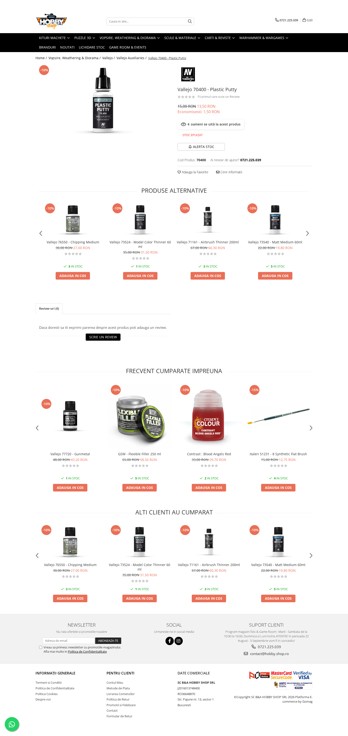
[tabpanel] (103, 102)
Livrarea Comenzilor (121, 694)
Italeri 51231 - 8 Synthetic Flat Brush (278, 454)
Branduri (47, 47)
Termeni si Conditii (49, 682)
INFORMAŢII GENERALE (55, 673)
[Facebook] (169, 641)
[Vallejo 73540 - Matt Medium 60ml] (275, 219)
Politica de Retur (118, 699)
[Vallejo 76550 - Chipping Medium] (72, 219)
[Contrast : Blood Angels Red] (209, 416)
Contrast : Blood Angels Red (209, 454)
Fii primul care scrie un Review (219, 96)
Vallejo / (109, 58)
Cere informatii (230, 172)
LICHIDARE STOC (92, 47)
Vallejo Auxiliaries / (131, 58)
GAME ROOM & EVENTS (127, 47)
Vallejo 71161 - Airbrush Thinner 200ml (208, 242)
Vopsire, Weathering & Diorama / (75, 58)
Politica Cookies (47, 694)
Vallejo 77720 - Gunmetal (70, 454)
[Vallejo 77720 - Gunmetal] (70, 416)
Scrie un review (103, 337)
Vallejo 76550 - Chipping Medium (73, 242)
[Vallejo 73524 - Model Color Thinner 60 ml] (140, 219)
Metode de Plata (118, 688)
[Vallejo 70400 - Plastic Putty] (103, 102)
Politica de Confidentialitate (87, 651)
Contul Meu (115, 682)
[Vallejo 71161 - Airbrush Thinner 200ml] (207, 219)
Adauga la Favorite (194, 172)
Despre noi (43, 699)
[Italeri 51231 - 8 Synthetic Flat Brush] (278, 416)
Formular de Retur (119, 716)
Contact (112, 710)
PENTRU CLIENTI (120, 673)
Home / (42, 58)
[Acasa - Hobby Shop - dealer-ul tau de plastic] (59, 21)
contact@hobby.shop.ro (269, 653)
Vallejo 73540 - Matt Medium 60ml (275, 242)
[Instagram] (178, 641)
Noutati (67, 47)
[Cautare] (190, 21)
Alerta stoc (203, 146)
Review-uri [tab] (49, 308)
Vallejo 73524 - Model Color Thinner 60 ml (140, 244)
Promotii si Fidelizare (121, 705)
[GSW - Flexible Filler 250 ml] (139, 416)
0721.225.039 (269, 646)
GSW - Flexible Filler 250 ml (139, 454)
